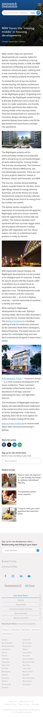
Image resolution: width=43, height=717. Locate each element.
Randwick (5, 678)
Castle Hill (26, 640)
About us (13, 701)
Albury (25, 649)
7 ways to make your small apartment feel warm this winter (29, 511)
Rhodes (5, 681)
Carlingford (27, 684)
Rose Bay (26, 665)
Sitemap (35, 704)
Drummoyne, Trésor (13, 378)
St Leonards (27, 643)
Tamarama (5, 662)
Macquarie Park (29, 662)
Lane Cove (27, 668)
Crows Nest (27, 653)
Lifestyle (5, 41)
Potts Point (6, 665)
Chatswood (27, 646)
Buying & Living (9, 561)
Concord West (28, 659)
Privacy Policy (10, 704)
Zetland (5, 675)
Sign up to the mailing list (13, 423)
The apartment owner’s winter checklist (27, 493)
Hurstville (26, 656)
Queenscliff (6, 684)
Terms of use (24, 704)
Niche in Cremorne (14, 321)
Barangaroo (6, 672)
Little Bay (5, 659)
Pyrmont (5, 687)
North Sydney (7, 643)
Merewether (27, 681)
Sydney (5, 640)
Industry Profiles (9, 566)
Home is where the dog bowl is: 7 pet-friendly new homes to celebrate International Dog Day (29, 479)
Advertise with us (26, 701)
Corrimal (5, 668)
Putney (4, 653)
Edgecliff (26, 675)
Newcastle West (29, 678)
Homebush (6, 649)
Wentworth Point (8, 646)
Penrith (4, 656)
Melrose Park (28, 672)
